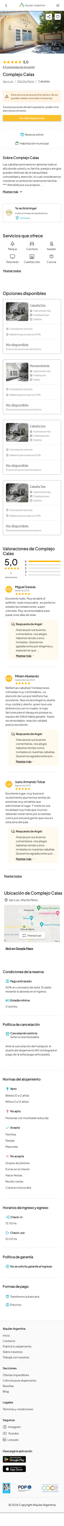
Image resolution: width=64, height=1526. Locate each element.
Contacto (9, 1341)
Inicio (6, 1335)
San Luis (8, 81)
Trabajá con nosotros (16, 1357)
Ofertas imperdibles (16, 1375)
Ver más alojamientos (32, 118)
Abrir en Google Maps (19, 948)
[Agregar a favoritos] (58, 17)
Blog (6, 1391)
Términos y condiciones (18, 1409)
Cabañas (44, 81)
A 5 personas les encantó (19, 67)
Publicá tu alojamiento (17, 1346)
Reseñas (8, 1386)
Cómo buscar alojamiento (19, 1380)
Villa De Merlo (25, 81)
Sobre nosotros (12, 1352)
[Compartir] (49, 17)
